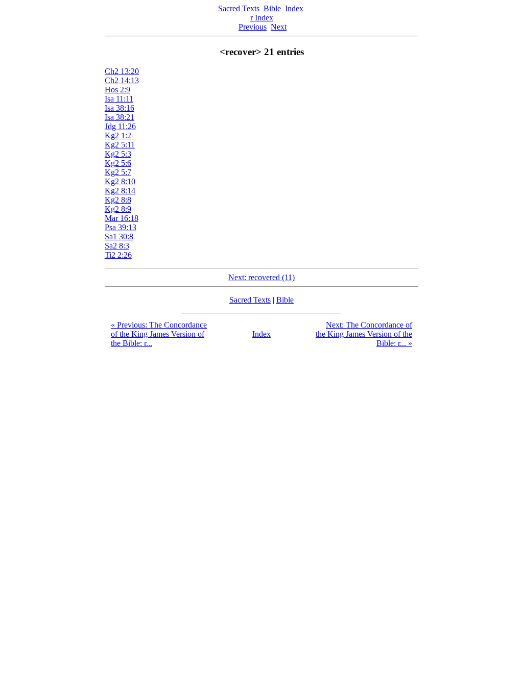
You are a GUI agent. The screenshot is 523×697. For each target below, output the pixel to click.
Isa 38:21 (119, 117)
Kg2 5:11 (120, 144)
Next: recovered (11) (261, 277)
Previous (253, 26)
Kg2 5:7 (118, 172)
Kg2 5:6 (118, 163)
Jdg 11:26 (120, 126)
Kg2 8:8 (118, 199)
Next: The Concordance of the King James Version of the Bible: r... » (364, 333)
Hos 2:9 (117, 89)
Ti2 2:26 (118, 255)
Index (294, 8)
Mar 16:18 (121, 218)
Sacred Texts (238, 8)
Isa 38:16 (119, 108)
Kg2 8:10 (120, 181)
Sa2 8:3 (117, 245)
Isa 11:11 (119, 98)
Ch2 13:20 (122, 71)
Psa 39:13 (120, 227)
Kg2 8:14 (120, 190)
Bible (272, 8)
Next (279, 26)
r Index (261, 17)
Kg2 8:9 (118, 209)
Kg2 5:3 (118, 154)
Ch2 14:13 (122, 80)
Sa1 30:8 (119, 236)
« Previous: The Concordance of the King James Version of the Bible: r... (159, 333)
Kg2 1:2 (118, 135)
